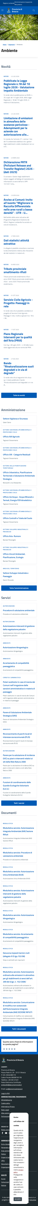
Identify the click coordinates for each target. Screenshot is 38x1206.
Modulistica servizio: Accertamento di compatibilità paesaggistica (18, 935)
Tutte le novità (19, 395)
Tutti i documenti (19, 1029)
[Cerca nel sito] (34, 10)
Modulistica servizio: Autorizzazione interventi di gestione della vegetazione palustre (18, 894)
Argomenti (11, 44)
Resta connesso (6, 1130)
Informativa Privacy (8, 1106)
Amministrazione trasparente (23, 2)
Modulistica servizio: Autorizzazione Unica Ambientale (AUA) (18, 873)
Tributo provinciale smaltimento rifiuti (15, 270)
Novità (4, 1175)
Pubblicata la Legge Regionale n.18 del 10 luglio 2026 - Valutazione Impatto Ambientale (19, 85)
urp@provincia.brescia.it (14, 1089)
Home (4, 44)
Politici (3, 1154)
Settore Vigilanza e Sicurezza (15, 418)
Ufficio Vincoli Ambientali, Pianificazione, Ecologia (14, 555)
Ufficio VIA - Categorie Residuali (16, 454)
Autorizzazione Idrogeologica (15, 647)
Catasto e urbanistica (12, 677)
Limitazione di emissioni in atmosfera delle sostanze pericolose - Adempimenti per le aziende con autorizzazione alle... (18, 126)
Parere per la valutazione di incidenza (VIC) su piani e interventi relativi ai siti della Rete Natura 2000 (19, 758)
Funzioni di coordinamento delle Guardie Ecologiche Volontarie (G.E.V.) (17, 785)
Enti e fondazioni (7, 1144)
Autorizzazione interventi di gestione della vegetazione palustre (19, 627)
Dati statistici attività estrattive (16, 242)
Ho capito (18, 1199)
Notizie (3, 1185)
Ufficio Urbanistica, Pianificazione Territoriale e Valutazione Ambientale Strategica (19, 476)
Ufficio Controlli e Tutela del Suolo (17, 518)
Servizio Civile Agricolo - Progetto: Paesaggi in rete (18, 302)
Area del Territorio (11, 568)
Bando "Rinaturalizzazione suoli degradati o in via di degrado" (19, 368)
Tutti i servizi (19, 803)
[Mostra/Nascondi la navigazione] (2, 10)
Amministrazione (8, 1140)
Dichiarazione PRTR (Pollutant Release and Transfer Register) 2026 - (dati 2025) (19, 167)
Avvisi (3, 1179)
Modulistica (8, 823)
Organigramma (6, 1167)
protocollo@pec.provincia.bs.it (11, 1085)
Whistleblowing (6, 1100)
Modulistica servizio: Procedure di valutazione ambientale (17, 854)
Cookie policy (5, 1103)
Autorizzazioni (9, 606)
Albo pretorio (18, 4)
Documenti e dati (7, 1164)
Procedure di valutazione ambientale (18, 610)
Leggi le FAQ (5, 1093)
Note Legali (5, 1110)
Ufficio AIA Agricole (11, 436)
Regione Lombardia (8, 3)
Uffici (3, 1160)
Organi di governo (7, 1157)
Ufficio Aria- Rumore (12, 536)
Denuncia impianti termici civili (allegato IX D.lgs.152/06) (16, 954)
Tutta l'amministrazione (19, 588)
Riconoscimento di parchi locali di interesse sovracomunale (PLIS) (17, 735)
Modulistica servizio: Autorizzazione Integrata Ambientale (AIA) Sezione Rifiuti (18, 831)
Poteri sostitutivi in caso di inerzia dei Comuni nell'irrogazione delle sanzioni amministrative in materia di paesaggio (19, 686)
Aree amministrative (8, 1151)
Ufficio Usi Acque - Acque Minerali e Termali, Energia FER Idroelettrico (18, 498)
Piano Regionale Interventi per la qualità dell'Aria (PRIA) (18, 337)
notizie (6, 76)
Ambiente (7, 643)
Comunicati (5, 1182)
